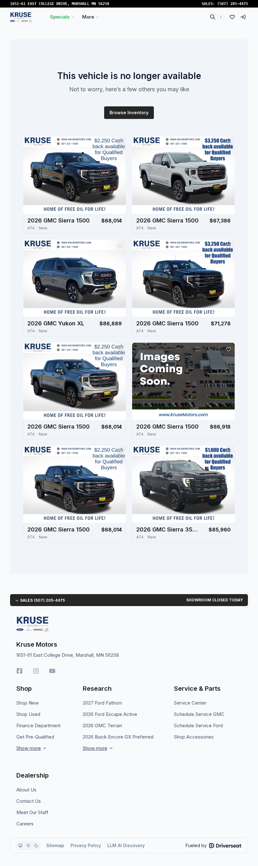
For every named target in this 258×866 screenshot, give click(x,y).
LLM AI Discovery (126, 845)
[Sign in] (243, 17)
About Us (26, 790)
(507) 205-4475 (232, 4)
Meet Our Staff (32, 812)
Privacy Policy (85, 845)
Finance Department (38, 725)
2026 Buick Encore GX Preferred (118, 737)
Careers (25, 824)
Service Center (190, 703)
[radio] (20, 845)
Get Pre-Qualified (35, 737)
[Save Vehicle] (119, 142)
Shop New (27, 703)
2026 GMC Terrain (102, 725)
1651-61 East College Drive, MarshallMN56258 (59, 4)
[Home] (21, 17)
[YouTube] (52, 671)
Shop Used (28, 714)
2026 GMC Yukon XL (55, 323)
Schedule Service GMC (199, 714)
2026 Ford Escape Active (110, 714)
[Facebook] (19, 671)
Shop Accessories (194, 737)
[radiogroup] (28, 845)
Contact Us (28, 801)
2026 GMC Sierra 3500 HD (167, 529)
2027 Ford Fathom (102, 703)
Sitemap (55, 845)
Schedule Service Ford (198, 725)
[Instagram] (36, 671)
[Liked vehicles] (232, 17)
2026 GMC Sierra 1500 (58, 220)
